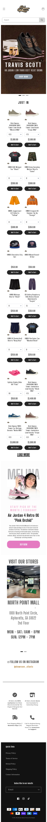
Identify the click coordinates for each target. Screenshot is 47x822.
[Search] (42, 20)
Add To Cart (15, 145)
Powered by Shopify (30, 817)
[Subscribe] (38, 789)
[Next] (41, 60)
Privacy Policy (11, 753)
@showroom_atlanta (23, 666)
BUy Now (23, 544)
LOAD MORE (23, 454)
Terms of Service (11, 758)
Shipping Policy (11, 769)
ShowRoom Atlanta (20, 817)
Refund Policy (11, 764)
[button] (4, 9)
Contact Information (13, 774)
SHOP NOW (23, 76)
